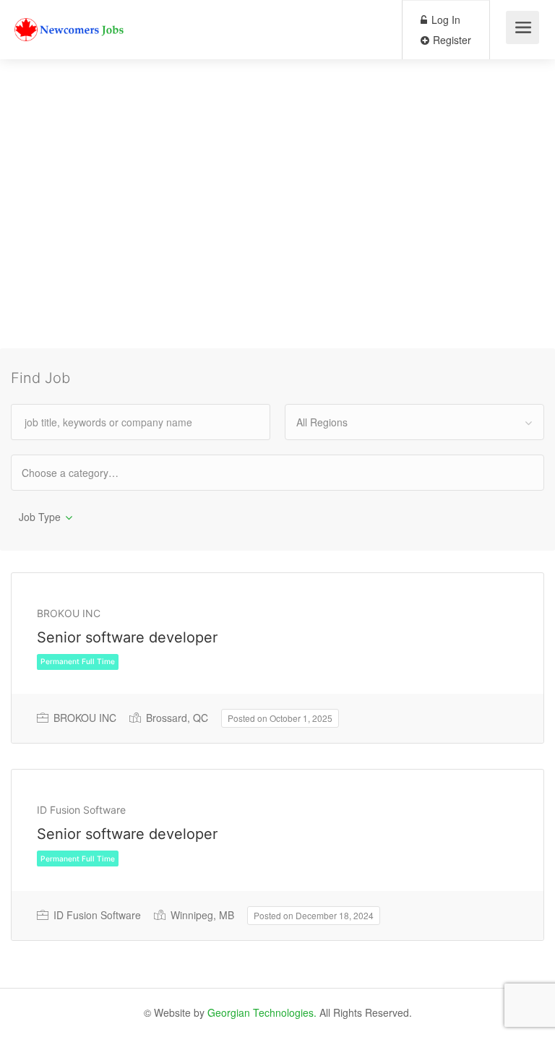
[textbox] (82, 472)
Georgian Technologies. (262, 1012)
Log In (444, 19)
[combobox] (414, 422)
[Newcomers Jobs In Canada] (70, 18)
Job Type (40, 516)
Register (450, 40)
